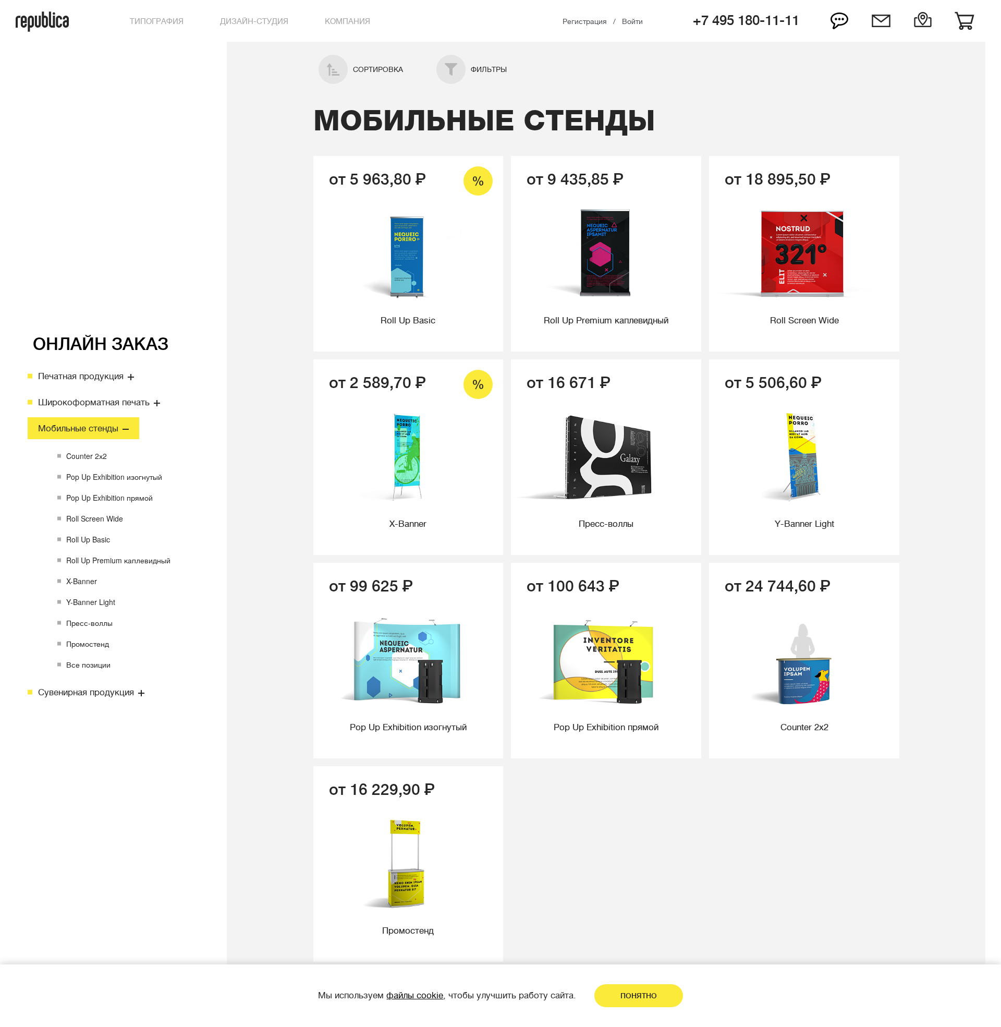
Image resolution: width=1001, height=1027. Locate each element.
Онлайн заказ (100, 344)
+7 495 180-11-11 (746, 20)
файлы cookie (414, 995)
